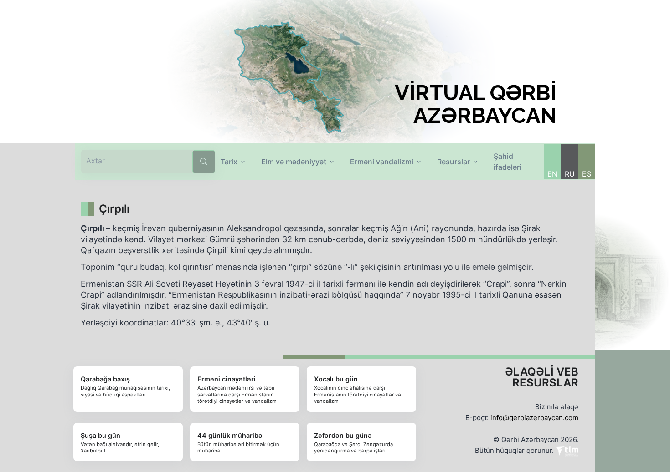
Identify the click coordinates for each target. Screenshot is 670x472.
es (586, 173)
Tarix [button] (229, 161)
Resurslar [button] (453, 161)
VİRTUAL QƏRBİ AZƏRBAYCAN (476, 104)
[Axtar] (203, 161)
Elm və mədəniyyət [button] (293, 161)
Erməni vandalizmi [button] (381, 161)
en (552, 173)
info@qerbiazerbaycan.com (534, 417)
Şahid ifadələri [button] (507, 162)
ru (570, 173)
